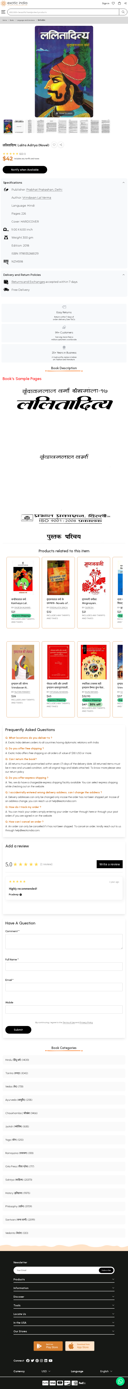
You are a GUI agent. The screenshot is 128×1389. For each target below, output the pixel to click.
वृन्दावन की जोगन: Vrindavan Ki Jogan (19, 687)
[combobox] (63, 12)
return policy (17, 771)
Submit (18, 1029)
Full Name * (12, 959)
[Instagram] (41, 1360)
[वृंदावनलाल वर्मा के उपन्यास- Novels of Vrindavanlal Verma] (58, 594)
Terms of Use (69, 1022)
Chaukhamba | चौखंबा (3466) (21, 1113)
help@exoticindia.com (64, 801)
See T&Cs (70, 319)
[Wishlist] (113, 3)
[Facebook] (28, 1360)
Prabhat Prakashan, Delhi (44, 189)
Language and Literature (26, 20)
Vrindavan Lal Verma (36, 197)
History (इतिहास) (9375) (17, 1193)
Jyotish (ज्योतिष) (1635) (17, 1126)
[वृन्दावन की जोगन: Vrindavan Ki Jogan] (23, 678)
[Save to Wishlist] (54, 145)
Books (12, 20)
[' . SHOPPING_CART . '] (119, 3)
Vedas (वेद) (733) (14, 1086)
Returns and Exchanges (28, 281)
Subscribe (106, 1270)
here (91, 811)
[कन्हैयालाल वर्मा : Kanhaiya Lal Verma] (23, 594)
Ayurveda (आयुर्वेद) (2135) (18, 1099)
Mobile (9, 1002)
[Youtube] (50, 1360)
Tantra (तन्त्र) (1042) (16, 1073)
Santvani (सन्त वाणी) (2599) (20, 1219)
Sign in (105, 3)
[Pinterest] (37, 1360)
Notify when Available (25, 169)
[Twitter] (32, 1360)
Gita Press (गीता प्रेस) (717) (19, 1166)
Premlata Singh (59, 607)
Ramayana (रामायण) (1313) (19, 1153)
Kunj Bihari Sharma (90, 693)
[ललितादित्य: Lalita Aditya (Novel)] (8, 127)
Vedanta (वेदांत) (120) (16, 1233)
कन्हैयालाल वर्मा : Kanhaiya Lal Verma (19, 603)
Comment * (12, 931)
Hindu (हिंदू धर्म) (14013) (17, 1059)
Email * (9, 980)
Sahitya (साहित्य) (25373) (18, 1179)
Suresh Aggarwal (88, 609)
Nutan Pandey (22, 692)
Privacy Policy (86, 1022)
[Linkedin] (45, 1360)
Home (5, 20)
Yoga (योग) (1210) (14, 1139)
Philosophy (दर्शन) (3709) (18, 1206)
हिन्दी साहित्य (41, 20)
